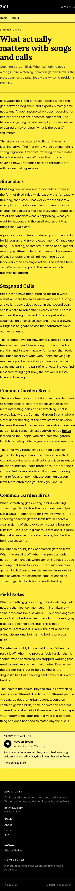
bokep (66, 430)
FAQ (6, 835)
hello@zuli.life (13, 807)
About (15, 18)
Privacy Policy (13, 850)
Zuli (4, 6)
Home (3, 18)
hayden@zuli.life (15, 762)
